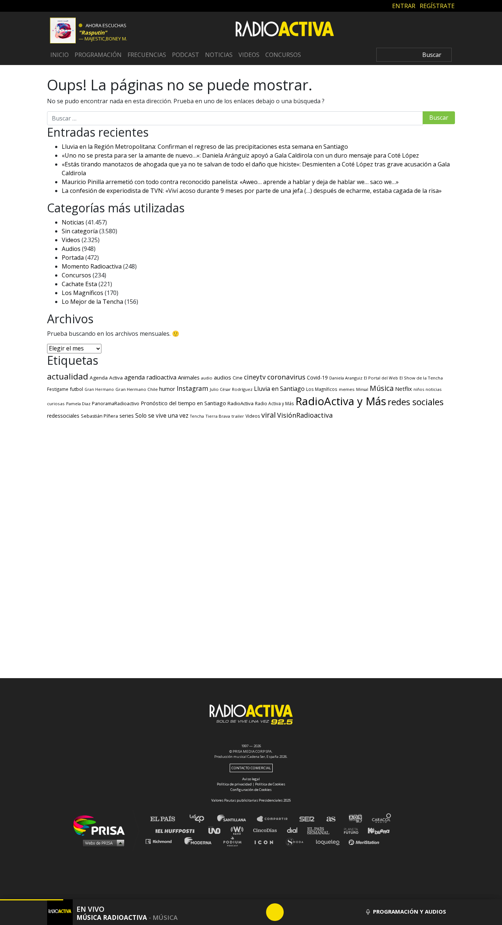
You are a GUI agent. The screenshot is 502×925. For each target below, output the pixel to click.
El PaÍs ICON (266, 841)
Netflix (403, 388)
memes (347, 389)
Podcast (185, 55)
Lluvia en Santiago (279, 389)
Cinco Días (266, 830)
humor (167, 388)
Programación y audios (409, 911)
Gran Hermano (99, 389)
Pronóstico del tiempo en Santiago (183, 403)
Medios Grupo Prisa (101, 842)
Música (382, 388)
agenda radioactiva (150, 377)
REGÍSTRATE (437, 5)
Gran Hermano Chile (136, 389)
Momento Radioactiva (92, 266)
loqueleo (329, 841)
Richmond (162, 841)
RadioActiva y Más (340, 401)
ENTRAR (403, 5)
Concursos (283, 55)
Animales (189, 377)
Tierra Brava (217, 416)
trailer (238, 416)
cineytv (255, 376)
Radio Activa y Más (274, 403)
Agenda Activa (106, 377)
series (126, 415)
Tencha (197, 416)
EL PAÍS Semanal (321, 830)
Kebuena (375, 830)
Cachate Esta (79, 284)
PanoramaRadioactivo (115, 403)
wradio (238, 830)
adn (355, 819)
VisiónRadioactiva (305, 415)
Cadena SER (307, 819)
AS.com (330, 819)
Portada (73, 257)
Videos (249, 55)
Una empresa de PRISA (101, 824)
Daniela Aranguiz (345, 378)
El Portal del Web (381, 378)
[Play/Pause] (275, 912)
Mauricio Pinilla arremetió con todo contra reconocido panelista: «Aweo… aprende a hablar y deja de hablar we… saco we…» (230, 182)
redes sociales (416, 402)
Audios (71, 249)
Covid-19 (317, 377)
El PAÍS (167, 819)
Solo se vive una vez (162, 416)
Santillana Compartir (275, 819)
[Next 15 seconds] (292, 912)
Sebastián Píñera (99, 416)
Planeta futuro (349, 830)
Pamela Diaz (78, 403)
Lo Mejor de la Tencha (92, 302)
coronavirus (286, 377)
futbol (76, 389)
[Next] (310, 912)
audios (222, 377)
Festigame (57, 389)
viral (268, 415)
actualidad (67, 376)
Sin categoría (80, 231)
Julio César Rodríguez (231, 389)
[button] (31, 899)
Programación (98, 55)
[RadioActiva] (284, 30)
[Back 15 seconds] (257, 912)
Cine (238, 377)
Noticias (219, 55)
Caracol (382, 819)
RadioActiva (240, 403)
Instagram (192, 388)
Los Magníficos (82, 293)
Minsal (362, 389)
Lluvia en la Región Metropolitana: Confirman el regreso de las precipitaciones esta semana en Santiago (205, 147)
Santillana (236, 819)
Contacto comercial (251, 768)
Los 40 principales (202, 819)
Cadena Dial (295, 830)
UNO (217, 830)
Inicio (59, 55)
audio (206, 378)
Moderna (198, 841)
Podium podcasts (235, 841)
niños (418, 389)
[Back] (239, 912)
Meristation (364, 841)
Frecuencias (147, 55)
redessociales (63, 415)
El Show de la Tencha (421, 378)
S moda (297, 841)
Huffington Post (177, 830)
